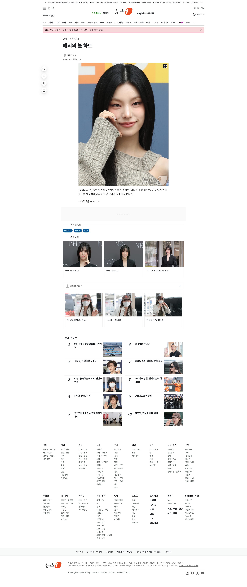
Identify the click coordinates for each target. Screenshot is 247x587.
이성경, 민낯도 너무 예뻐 (146, 413)
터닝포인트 (189, 513)
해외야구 (135, 503)
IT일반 (63, 510)
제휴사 (170, 496)
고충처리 (167, 552)
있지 (86, 230)
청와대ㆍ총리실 (49, 449)
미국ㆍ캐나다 (101, 453)
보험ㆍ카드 (171, 459)
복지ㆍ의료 (83, 500)
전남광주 (117, 475)
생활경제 (188, 468)
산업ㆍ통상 (83, 456)
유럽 (98, 459)
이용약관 (109, 552)
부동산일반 (47, 500)
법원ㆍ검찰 (65, 453)
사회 (63, 445)
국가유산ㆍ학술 (102, 510)
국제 (98, 445)
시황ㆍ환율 (171, 465)
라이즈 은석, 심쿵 (82, 395)
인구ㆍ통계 (83, 459)
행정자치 (117, 449)
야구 (133, 500)
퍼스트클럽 (189, 519)
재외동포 (135, 456)
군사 (151, 453)
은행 (169, 456)
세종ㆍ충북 (118, 465)
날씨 (62, 468)
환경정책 (82, 468)
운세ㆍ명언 (100, 525)
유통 (187, 465)
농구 (133, 516)
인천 (116, 459)
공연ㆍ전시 (100, 500)
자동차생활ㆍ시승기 (104, 535)
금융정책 (170, 453)
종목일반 (135, 522)
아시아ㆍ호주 (101, 456)
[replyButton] (44, 76)
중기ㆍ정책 (189, 462)
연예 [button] (65, 39)
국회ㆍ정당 (47, 453)
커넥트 (196, 8)
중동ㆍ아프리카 (102, 462)
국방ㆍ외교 (136, 449)
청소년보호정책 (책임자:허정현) (148, 552)
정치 (45, 445)
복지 (62, 459)
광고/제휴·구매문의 (94, 552)
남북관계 (153, 465)
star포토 (67, 230)
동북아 (99, 449)
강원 (116, 462)
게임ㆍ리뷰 (65, 516)
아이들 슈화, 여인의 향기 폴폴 (148, 361)
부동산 (46, 496)
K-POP (77, 230)
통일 (133, 453)
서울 (116, 453)
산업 (187, 445)
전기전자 (188, 456)
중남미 (99, 465)
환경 (62, 465)
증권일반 (170, 462)
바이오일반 (83, 510)
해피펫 (106, 13)
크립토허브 (96, 13)
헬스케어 (82, 507)
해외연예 (117, 513)
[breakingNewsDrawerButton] (49, 8)
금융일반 (170, 449)
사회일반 (64, 478)
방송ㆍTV (118, 503)
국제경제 (99, 468)
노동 (62, 462)
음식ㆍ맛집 (100, 538)
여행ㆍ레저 (100, 522)
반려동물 (99, 532)
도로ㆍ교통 (100, 529)
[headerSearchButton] (53, 8)
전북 (116, 472)
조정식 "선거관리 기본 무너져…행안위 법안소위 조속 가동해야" (196, 2)
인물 (62, 472)
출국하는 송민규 (142, 343)
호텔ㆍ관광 (189, 478)
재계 (187, 453)
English (141, 13)
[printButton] (44, 90)
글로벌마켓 (171, 503)
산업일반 (188, 449)
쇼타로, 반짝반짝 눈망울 (85, 361)
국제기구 (99, 475)
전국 (116, 445)
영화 (116, 507)
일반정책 (46, 503)
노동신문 (150, 13)
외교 (134, 445)
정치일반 (46, 459)
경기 (116, 456)
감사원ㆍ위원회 (49, 456)
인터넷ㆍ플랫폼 (67, 500)
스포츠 (135, 496)
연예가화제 (118, 500)
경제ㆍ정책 (83, 449)
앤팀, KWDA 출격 (143, 395)
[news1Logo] (53, 565)
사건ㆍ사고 (65, 449)
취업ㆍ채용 (189, 481)
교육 (62, 456)
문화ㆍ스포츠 (155, 462)
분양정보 (46, 507)
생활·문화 (100, 496)
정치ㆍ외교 (154, 449)
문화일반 (99, 513)
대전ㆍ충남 (118, 468)
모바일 (63, 507)
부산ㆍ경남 (118, 481)
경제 (81, 445)
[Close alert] (201, 29)
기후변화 (99, 472)
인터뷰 (116, 516)
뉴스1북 (188, 516)
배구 (133, 513)
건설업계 (46, 513)
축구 (133, 507)
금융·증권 (171, 445)
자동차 (187, 459)
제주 (116, 487)
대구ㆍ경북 (118, 478)
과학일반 (64, 519)
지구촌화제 (100, 481)
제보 (202, 8)
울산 (116, 484)
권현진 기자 (71, 55)
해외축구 (135, 510)
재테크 (170, 468)
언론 (98, 516)
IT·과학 (64, 496)
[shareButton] (44, 68)
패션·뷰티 (189, 472)
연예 (116, 496)
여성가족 (64, 475)
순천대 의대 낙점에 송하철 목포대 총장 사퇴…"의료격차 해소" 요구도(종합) (107, 2)
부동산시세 (47, 510)
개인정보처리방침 (124, 551)
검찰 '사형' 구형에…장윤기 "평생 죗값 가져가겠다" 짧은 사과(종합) (74, 29)
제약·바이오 (83, 503)
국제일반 (99, 484)
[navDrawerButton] (45, 8)
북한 (152, 445)
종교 (98, 507)
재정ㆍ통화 (83, 453)
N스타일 (117, 519)
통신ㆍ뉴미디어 (67, 503)
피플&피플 (100, 478)
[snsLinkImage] (187, 573)
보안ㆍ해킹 (65, 513)
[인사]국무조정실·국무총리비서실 (154, 2)
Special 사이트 (192, 496)
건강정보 (99, 519)
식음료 (187, 475)
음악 (116, 510)
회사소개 (79, 552)
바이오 (82, 496)
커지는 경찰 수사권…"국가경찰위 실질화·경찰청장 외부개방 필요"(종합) (45, 2)
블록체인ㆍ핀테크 (174, 472)
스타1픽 (188, 507)
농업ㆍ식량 (83, 465)
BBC (169, 500)
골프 (133, 519)
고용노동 (82, 462)
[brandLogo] (123, 11)
